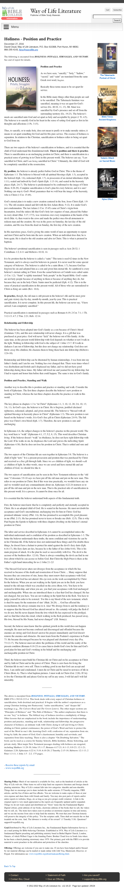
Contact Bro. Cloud (20, 879)
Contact (14, 875)
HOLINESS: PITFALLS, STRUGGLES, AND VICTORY (58, 695)
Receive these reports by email (20, 765)
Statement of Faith (56, 875)
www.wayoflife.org (15, 767)
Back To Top (9, 866)
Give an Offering (55, 879)
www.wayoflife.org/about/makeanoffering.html (49, 853)
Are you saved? (92, 875)
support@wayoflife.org (95, 879)
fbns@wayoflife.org (28, 49)
